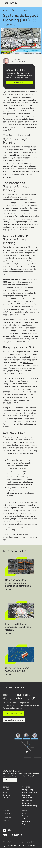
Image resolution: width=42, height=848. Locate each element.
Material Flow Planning (29, 792)
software (24, 437)
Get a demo (6, 798)
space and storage (26, 519)
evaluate (30, 269)
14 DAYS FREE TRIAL (13, 713)
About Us (6, 820)
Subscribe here (19, 82)
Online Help (26, 821)
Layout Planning (27, 800)
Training (24, 818)
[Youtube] (9, 830)
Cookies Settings (30, 842)
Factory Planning (27, 790)
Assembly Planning (28, 798)
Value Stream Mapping (29, 806)
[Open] (36, 3)
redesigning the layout (12, 222)
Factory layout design (18, 10)
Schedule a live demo (14, 720)
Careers (5, 823)
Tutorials (25, 816)
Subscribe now (10, 780)
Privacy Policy (7, 842)
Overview (6, 790)
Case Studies (7, 813)
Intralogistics (26, 795)
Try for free (6, 795)
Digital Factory (27, 803)
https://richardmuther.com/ (14, 315)
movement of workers (15, 521)
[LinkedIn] (4, 830)
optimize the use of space (22, 325)
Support (25, 813)
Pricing (5, 792)
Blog (5, 10)
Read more (8, 590)
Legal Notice (19, 842)
